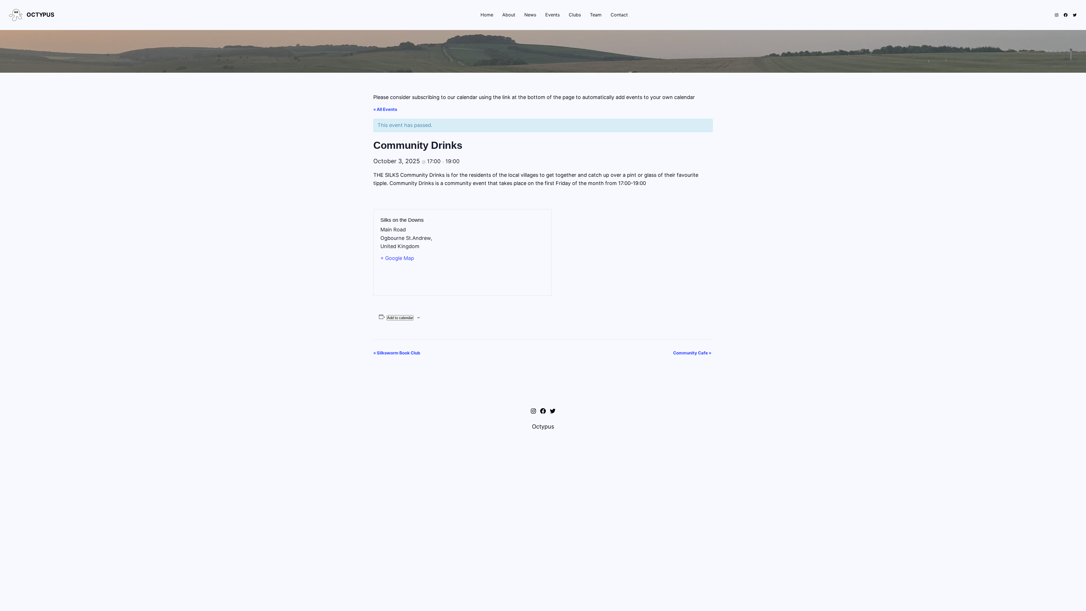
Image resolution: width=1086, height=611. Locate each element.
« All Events (385, 109)
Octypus (40, 14)
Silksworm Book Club (396, 353)
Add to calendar (400, 318)
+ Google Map (397, 258)
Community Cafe (692, 353)
